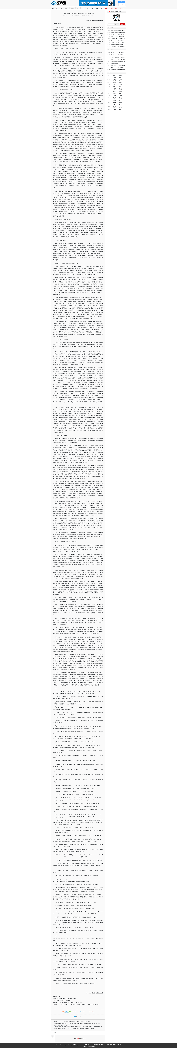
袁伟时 (109, 95)
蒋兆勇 (120, 99)
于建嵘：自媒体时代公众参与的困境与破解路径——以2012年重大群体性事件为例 (125, 69)
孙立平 (114, 109)
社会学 (78, 8)
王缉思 (109, 91)
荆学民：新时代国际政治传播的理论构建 (116, 32)
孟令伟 (120, 97)
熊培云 (120, 95)
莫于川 (114, 108)
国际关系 (72, 8)
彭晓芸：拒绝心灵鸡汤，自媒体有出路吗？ (117, 65)
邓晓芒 (120, 90)
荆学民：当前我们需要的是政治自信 (115, 44)
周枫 (114, 99)
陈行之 (114, 75)
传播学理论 (67, 1000)
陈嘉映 (120, 79)
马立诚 (120, 82)
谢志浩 (109, 109)
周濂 (108, 90)
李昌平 (120, 86)
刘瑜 (120, 100)
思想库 (106, 8)
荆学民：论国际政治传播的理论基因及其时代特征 (118, 30)
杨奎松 (114, 88)
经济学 (61, 8)
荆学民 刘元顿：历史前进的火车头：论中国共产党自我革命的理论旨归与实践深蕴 (125, 34)
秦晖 (108, 75)
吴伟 (108, 100)
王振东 (114, 93)
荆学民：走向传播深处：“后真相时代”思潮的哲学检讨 (119, 38)
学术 (58, 1000)
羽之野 (120, 108)
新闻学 (83, 8)
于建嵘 (114, 81)
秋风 (108, 97)
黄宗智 (109, 81)
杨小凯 (120, 104)
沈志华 (114, 84)
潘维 (120, 106)
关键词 (111, 8)
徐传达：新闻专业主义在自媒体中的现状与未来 (118, 59)
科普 (120, 8)
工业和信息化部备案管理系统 (88, 1046)
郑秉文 (109, 108)
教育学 (88, 8)
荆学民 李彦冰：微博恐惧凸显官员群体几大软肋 (118, 42)
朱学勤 (114, 106)
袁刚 (114, 104)
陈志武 (120, 81)
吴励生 (109, 106)
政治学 (66, 8)
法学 (57, 8)
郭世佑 (120, 91)
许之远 (109, 104)
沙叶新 (114, 100)
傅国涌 (114, 79)
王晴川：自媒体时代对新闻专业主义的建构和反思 (118, 61)
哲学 (102, 8)
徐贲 (108, 82)
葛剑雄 (109, 102)
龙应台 (109, 77)
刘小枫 (114, 97)
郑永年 (120, 75)
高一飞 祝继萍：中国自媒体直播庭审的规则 (117, 67)
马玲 (108, 93)
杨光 (120, 109)
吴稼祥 (120, 102)
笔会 (116, 8)
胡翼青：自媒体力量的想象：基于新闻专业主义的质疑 (119, 58)
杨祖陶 (109, 84)
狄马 (120, 93)
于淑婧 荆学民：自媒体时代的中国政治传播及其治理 (119, 36)
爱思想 (62, 3)
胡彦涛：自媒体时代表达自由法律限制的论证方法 (118, 56)
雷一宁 (109, 99)
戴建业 (114, 86)
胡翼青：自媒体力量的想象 (113, 63)
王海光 (120, 88)
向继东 (120, 84)
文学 (93, 8)
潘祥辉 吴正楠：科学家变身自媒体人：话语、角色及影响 (120, 54)
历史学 (97, 8)
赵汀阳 (109, 86)
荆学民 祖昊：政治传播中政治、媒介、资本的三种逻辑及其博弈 (121, 40)
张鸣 (108, 88)
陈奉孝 (114, 91)
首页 (53, 8)
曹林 (120, 77)
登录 (78, 1038)
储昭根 (114, 102)
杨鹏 (114, 90)
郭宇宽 (114, 82)
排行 (124, 8)
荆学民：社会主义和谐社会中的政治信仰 (116, 46)
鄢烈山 (109, 79)
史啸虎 (114, 95)
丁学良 (114, 77)
